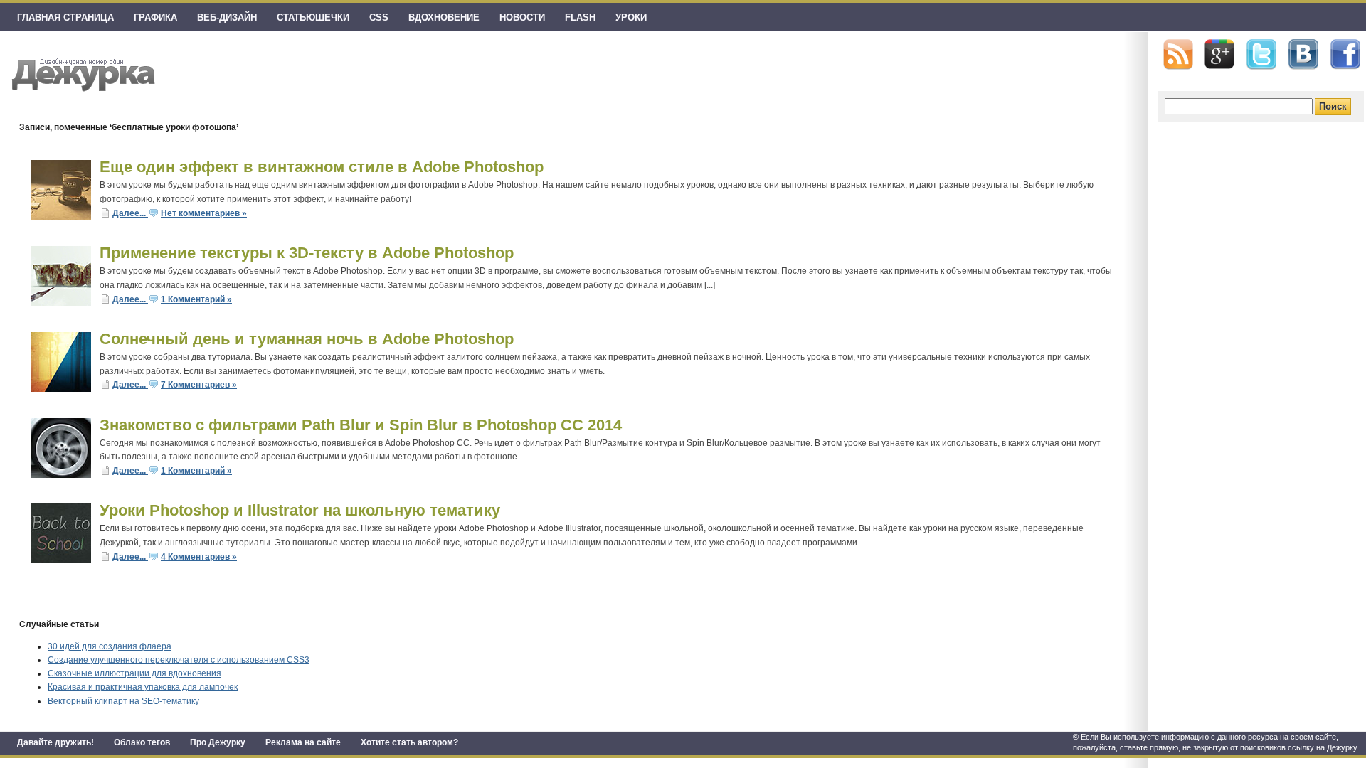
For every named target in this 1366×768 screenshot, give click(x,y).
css (378, 17)
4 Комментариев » (199, 557)
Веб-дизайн (227, 17)
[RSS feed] (1178, 54)
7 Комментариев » (199, 385)
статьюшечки (313, 17)
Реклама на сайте (303, 742)
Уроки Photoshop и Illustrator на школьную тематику (300, 510)
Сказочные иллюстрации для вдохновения (134, 673)
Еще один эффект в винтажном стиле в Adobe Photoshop (322, 167)
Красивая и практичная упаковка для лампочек (143, 687)
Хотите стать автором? (409, 742)
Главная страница (65, 17)
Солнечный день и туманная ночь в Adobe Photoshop (307, 339)
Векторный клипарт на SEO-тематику (123, 701)
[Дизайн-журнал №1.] (81, 72)
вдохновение (444, 17)
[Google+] (1219, 54)
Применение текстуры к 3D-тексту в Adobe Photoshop (307, 253)
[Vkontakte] (1303, 54)
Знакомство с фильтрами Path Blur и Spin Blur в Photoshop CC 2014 (361, 425)
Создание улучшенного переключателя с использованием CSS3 (178, 660)
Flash (580, 17)
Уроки (631, 17)
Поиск (1333, 106)
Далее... (130, 213)
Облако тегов (142, 742)
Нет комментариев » (204, 213)
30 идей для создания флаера (109, 646)
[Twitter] (1261, 54)
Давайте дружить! (55, 742)
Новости (522, 17)
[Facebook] (1345, 54)
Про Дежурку (217, 742)
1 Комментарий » (196, 299)
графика (155, 17)
